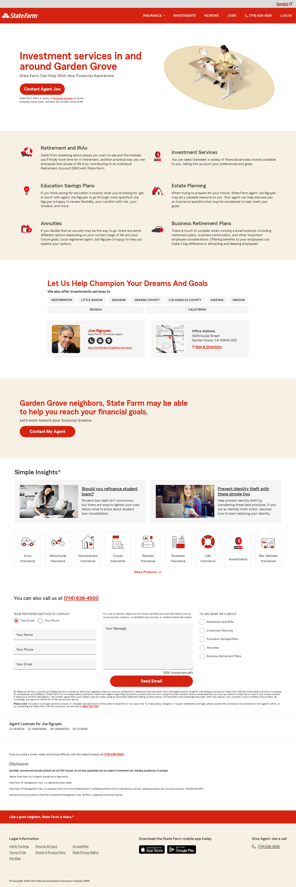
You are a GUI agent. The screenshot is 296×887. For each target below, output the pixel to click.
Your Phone (52, 620)
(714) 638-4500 (260, 15)
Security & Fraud (46, 846)
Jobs (232, 15)
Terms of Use (17, 852)
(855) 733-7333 (90, 706)
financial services (63, 98)
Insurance (152, 15)
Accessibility (81, 846)
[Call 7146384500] (91, 340)
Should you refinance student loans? (110, 491)
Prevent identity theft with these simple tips (243, 491)
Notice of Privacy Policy (51, 852)
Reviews (211, 15)
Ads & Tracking (19, 846)
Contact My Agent (47, 431)
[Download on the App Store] (152, 849)
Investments (184, 15)
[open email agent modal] (100, 341)
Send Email (151, 681)
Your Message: (116, 628)
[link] (20, 15)
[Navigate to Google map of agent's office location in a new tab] (108, 340)
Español (282, 4)
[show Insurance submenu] (163, 15)
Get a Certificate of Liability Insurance (110, 347)
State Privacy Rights (86, 852)
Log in (286, 15)
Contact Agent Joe (42, 89)
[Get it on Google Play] (181, 849)
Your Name (24, 635)
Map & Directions (208, 347)
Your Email (27, 620)
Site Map (15, 858)
